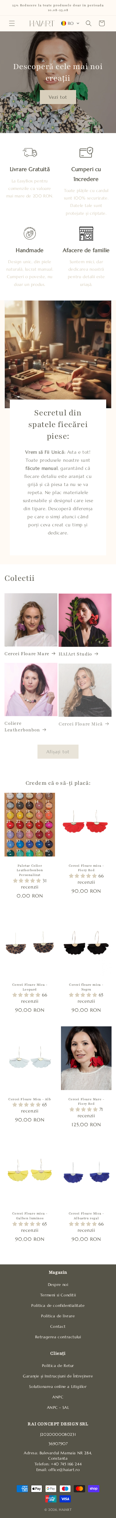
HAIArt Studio (75, 653)
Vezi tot (58, 97)
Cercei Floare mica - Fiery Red (86, 868)
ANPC (57, 1397)
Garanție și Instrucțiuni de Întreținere (58, 1376)
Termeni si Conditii (58, 1295)
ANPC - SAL (58, 1407)
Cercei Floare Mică (81, 722)
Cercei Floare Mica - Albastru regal (86, 1215)
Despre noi (58, 1284)
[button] (11, 23)
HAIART (65, 1510)
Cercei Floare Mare (26, 653)
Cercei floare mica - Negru (86, 987)
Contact (58, 1326)
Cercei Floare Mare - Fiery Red (86, 1101)
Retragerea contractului (58, 1337)
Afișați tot (58, 749)
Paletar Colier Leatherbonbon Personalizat (30, 870)
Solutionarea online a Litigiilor (58, 1386)
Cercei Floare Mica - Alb (29, 1099)
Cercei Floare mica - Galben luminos (30, 1215)
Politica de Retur (58, 1365)
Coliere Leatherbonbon (22, 725)
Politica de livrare (58, 1316)
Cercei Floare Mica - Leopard (30, 987)
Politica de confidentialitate (57, 1305)
